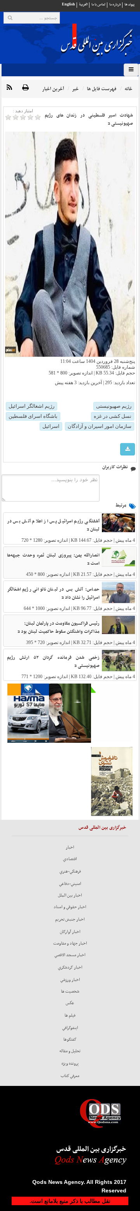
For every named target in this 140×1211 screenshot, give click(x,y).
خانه (128, 89)
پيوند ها (129, 4)
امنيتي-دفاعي (70, 883)
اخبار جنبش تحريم (70, 919)
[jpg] (127, 449)
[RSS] (9, 88)
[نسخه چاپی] (25, 88)
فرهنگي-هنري (70, 871)
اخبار (70, 847)
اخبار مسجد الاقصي (70, 955)
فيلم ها (70, 1015)
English (68, 4)
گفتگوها (70, 1039)
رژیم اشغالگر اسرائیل (31, 406)
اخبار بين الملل (70, 895)
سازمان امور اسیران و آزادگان (99, 426)
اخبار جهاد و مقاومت (70, 943)
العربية (83, 4)
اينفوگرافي (70, 1027)
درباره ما (115, 4)
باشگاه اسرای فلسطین (33, 416)
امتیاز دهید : (23, 110)
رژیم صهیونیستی (113, 406)
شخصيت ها (70, 991)
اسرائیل (51, 426)
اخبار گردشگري (70, 967)
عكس (70, 1003)
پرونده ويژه (70, 1063)
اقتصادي (70, 858)
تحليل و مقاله (70, 1051)
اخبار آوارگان (70, 931)
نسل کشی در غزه (112, 416)
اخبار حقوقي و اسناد (70, 907)
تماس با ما (98, 4)
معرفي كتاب (70, 1075)
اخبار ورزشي (70, 979)
